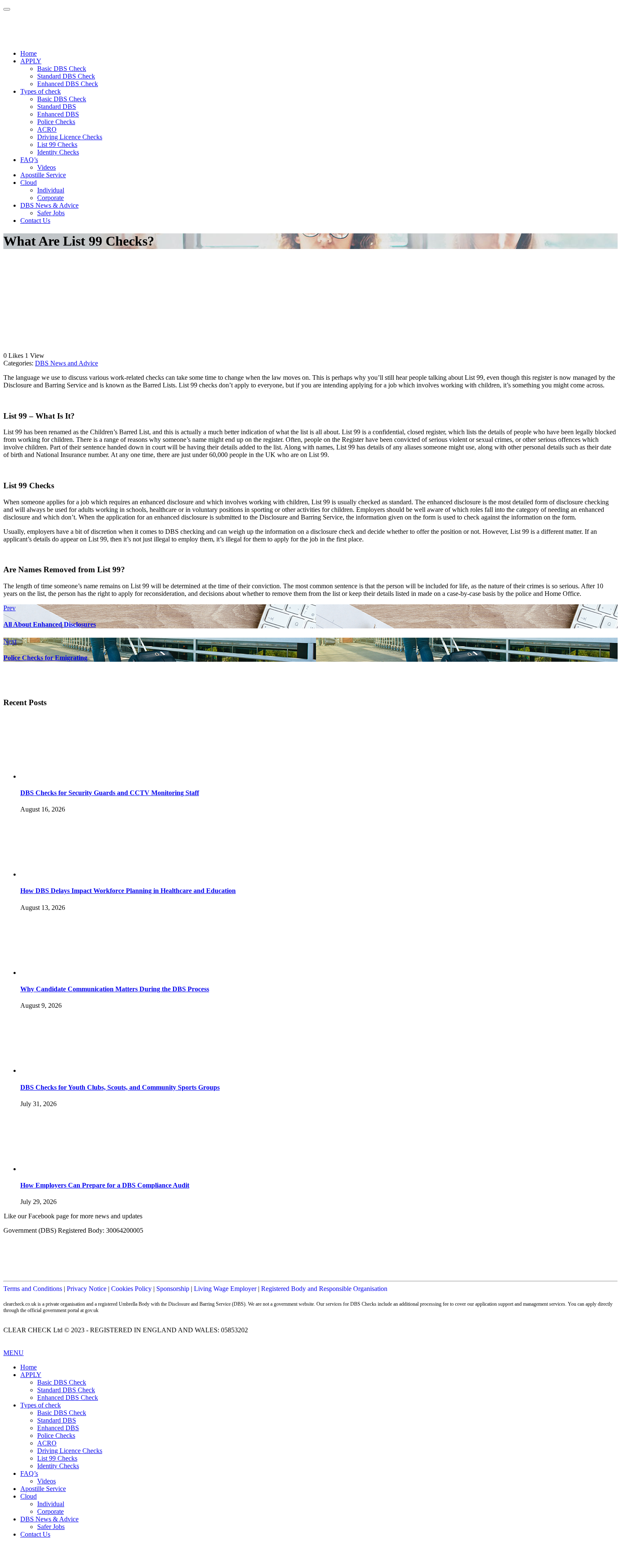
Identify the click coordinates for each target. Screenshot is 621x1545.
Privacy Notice (86, 1288)
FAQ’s (29, 159)
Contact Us (35, 220)
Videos (46, 167)
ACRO (47, 129)
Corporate (50, 197)
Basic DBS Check (61, 68)
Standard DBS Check (66, 76)
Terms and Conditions (32, 1288)
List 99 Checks (57, 144)
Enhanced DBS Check (67, 83)
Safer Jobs (51, 212)
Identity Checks (58, 152)
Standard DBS (56, 106)
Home (28, 53)
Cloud (28, 182)
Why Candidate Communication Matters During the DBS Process (114, 989)
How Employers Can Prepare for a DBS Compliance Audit (104, 1185)
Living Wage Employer (225, 1288)
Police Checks (56, 121)
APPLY (30, 61)
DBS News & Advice (49, 205)
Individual (50, 190)
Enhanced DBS (58, 114)
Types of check (40, 91)
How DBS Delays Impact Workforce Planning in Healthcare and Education (128, 890)
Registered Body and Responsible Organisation (324, 1288)
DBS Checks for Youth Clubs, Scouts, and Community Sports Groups (120, 1087)
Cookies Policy (131, 1288)
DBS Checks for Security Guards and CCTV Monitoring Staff (109, 792)
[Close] (6, 9)
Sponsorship (172, 1288)
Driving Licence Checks (69, 137)
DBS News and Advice (66, 363)
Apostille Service (43, 175)
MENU (13, 1352)
